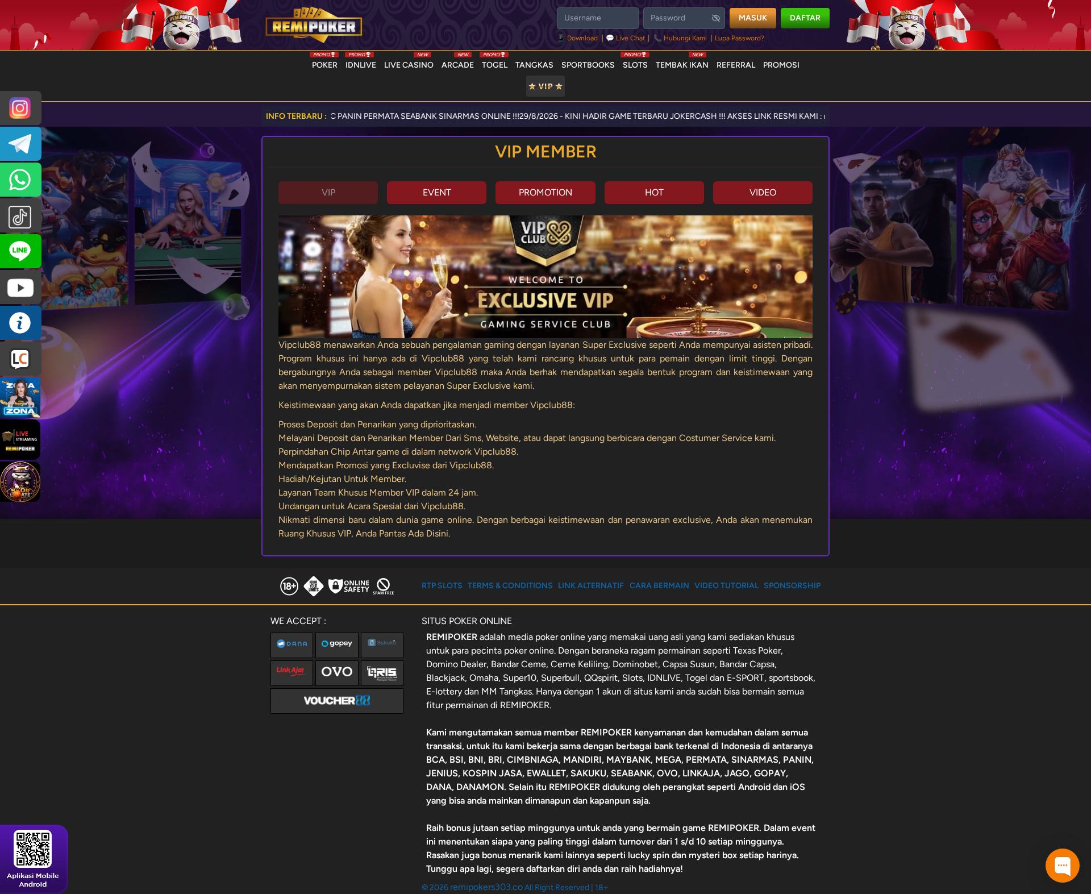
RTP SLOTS (442, 586)
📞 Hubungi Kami (680, 38)
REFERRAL (736, 65)
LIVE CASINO (409, 62)
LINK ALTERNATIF (591, 586)
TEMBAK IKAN (682, 62)
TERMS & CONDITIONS (510, 586)
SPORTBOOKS (588, 65)
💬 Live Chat (626, 38)
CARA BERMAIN (659, 586)
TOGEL (494, 62)
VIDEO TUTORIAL (726, 586)
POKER (325, 62)
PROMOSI (781, 65)
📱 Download (578, 38)
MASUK (753, 18)
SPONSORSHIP (792, 586)
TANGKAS (534, 65)
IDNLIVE (360, 62)
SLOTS (635, 62)
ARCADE (458, 62)
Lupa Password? (739, 38)
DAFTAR (805, 18)
